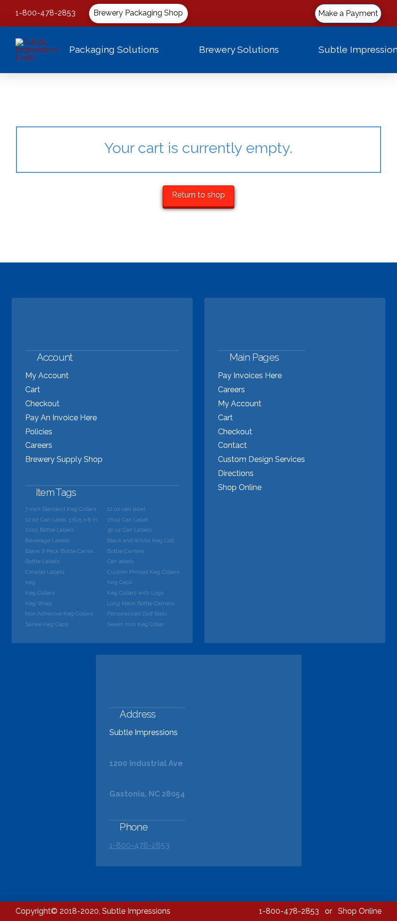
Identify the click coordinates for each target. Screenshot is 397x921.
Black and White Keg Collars (143, 540)
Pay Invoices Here (250, 375)
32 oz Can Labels (129, 529)
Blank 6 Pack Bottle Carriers (61, 551)
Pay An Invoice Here (61, 417)
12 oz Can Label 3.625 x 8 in (61, 519)
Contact (232, 445)
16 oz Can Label (127, 519)
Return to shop (198, 195)
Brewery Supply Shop (64, 459)
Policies (38, 431)
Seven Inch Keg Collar (135, 624)
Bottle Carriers (125, 551)
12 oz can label (126, 509)
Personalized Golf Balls (137, 613)
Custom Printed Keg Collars (143, 571)
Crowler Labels (44, 571)
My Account (47, 375)
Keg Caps (119, 582)
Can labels (120, 561)
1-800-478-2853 (45, 12)
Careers (38, 445)
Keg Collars (40, 592)
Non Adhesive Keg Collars (59, 613)
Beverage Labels (47, 540)
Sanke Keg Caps (46, 624)
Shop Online (239, 487)
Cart (32, 389)
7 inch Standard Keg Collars (60, 509)
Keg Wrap (38, 603)
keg (30, 582)
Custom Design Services (261, 459)
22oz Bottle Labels (49, 529)
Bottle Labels (42, 561)
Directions (236, 473)
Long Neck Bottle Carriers (140, 603)
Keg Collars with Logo (135, 592)
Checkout (42, 403)
